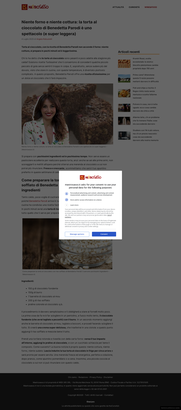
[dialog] (90, 205)
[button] (90, 205)
